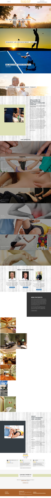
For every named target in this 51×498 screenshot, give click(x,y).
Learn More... (3, 154)
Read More (32, 130)
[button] (45, 463)
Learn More (34, 310)
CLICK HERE (34, 4)
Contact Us (25, 482)
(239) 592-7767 (43, 308)
